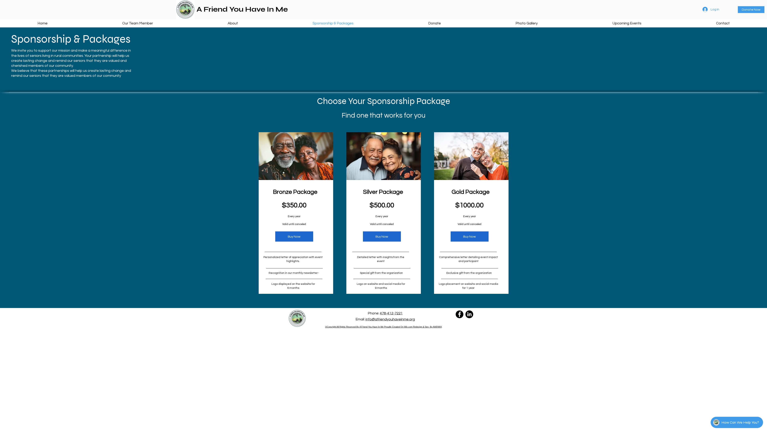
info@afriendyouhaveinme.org (390, 319)
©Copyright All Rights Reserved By (342, 327)
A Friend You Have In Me (372, 327)
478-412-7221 (391, 313)
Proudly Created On (394, 327)
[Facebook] (459, 314)
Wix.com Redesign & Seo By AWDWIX (423, 327)
